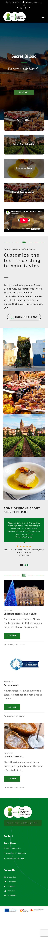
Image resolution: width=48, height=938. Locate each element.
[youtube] (25, 8)
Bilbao (10, 644)
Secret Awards (11, 685)
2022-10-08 (8, 682)
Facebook (12, 882)
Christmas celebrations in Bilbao (21, 613)
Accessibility (9, 858)
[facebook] (17, 8)
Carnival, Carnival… (14, 756)
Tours (28, 352)
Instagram (12, 895)
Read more (12, 636)
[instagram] (29, 8)
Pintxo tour (24, 390)
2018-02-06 (8, 753)
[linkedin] (21, 8)
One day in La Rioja (24, 432)
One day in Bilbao (24, 347)
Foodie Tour (24, 475)
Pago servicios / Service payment (23, 823)
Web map (20, 858)
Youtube (11, 891)
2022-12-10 (8, 610)
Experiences (21, 352)
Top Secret (20, 644)
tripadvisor (11, 877)
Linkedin (11, 886)
